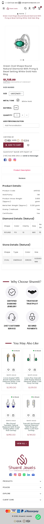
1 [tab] (20, 60)
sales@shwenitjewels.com (30, 3)
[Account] (29, 8)
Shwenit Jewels (25, 516)
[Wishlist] (28, 145)
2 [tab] (22, 60)
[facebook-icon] (5, 159)
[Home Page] (12, 8)
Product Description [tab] (22, 170)
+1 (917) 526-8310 (12, 3)
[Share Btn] (10, 159)
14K (16, 108)
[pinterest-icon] (10, 159)
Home (21, 14)
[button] (40, 8)
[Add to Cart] (13, 370)
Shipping (6, 82)
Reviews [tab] (22, 178)
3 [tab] (23, 60)
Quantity (7, 115)
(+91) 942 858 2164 (11, 156)
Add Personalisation (13, 121)
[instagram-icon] (15, 159)
